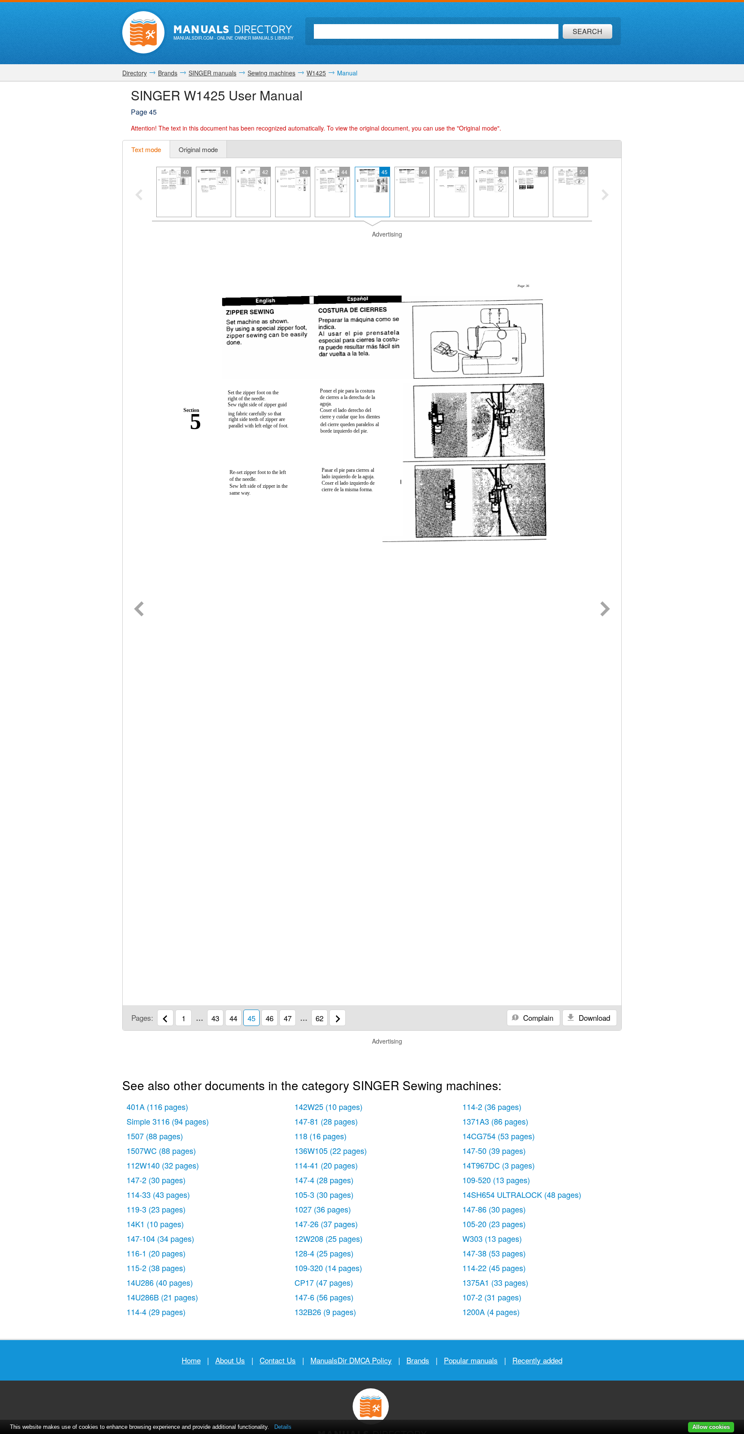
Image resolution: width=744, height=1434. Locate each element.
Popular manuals (471, 1360)
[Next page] (605, 610)
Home (191, 1360)
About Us (230, 1360)
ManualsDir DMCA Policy (351, 1360)
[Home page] (143, 32)
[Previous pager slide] (138, 195)
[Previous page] (138, 610)
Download (593, 1017)
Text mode (146, 149)
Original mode (198, 149)
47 (287, 1018)
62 (319, 1018)
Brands (417, 1360)
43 (215, 1018)
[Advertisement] (372, 249)
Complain (537, 1017)
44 (233, 1018)
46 (269, 1018)
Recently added (537, 1360)
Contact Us (278, 1360)
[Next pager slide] (605, 195)
